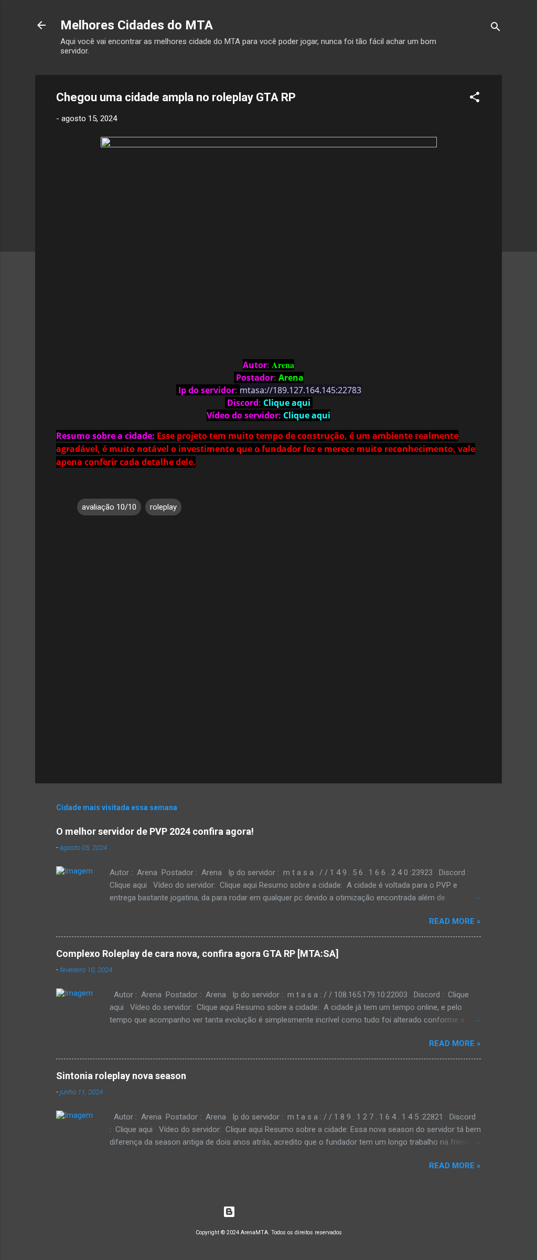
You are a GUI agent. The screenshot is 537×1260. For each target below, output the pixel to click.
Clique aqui (306, 415)
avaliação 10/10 (109, 507)
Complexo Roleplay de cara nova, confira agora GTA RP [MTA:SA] (197, 953)
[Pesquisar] (495, 29)
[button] (474, 99)
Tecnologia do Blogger (275, 1211)
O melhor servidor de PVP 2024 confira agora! (155, 831)
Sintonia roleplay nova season (121, 1075)
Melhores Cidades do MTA (136, 25)
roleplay (163, 507)
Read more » (455, 921)
